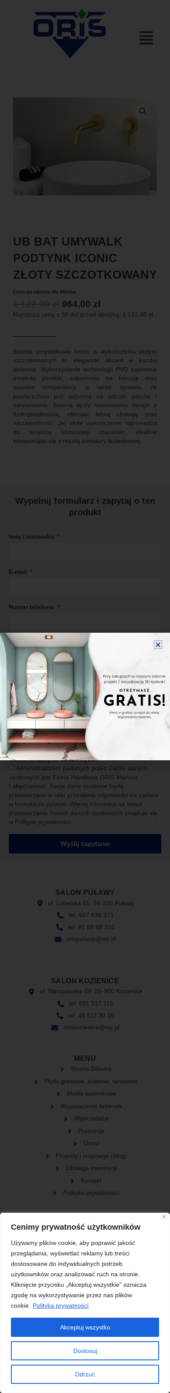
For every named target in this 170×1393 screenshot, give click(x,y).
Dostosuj (85, 1350)
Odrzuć (85, 1374)
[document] (85, 696)
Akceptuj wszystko (85, 1327)
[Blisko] (164, 1217)
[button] (158, 644)
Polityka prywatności (60, 1305)
